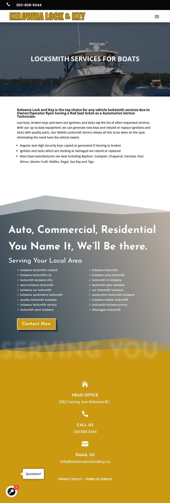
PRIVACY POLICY (70, 479)
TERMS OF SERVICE (98, 479)
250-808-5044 (29, 5)
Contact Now (36, 324)
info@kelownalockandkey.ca (85, 461)
